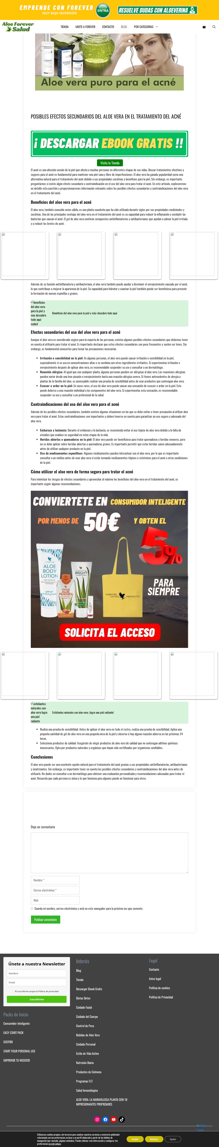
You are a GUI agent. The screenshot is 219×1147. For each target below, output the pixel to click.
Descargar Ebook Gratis (89, 989)
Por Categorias (143, 26)
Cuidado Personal (85, 1044)
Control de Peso (85, 1026)
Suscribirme (37, 999)
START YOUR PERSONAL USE (19, 1051)
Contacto (108, 26)
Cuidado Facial (84, 1007)
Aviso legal (155, 978)
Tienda (65, 26)
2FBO (10, 1042)
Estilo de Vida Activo (87, 1053)
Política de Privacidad (161, 997)
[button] (214, 26)
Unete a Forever (85, 26)
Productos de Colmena (88, 1072)
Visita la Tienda (109, 162)
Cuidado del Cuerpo (87, 1016)
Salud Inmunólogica (87, 1090)
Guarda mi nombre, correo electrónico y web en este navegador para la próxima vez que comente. (89, 908)
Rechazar (154, 1139)
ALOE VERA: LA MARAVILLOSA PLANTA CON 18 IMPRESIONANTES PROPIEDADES (101, 1101)
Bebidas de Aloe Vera (88, 1035)
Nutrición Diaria (85, 1062)
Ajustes (173, 1139)
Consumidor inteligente (16, 1023)
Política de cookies (159, 988)
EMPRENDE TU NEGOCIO (16, 1060)
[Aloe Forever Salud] (18, 26)
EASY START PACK (13, 1032)
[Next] (212, 255)
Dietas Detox (83, 998)
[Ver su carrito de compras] (204, 26)
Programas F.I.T (84, 1081)
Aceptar (135, 1139)
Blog (124, 26)
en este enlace (55, 1143)
